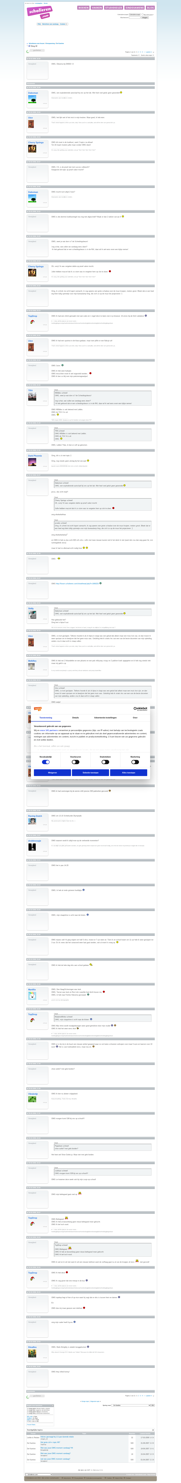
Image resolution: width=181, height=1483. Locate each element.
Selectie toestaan (90, 773)
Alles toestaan (128, 773)
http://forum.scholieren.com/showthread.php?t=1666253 (77, 584)
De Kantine (60, 43)
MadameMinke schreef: (64, 1017)
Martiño (32, 989)
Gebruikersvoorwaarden (94, 1478)
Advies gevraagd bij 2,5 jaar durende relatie (57, 1437)
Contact (128, 1478)
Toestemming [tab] (45, 718)
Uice (30, 118)
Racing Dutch (35, 816)
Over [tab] (135, 718)
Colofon (109, 1478)
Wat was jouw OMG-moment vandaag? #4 (57, 1448)
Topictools (134, 55)
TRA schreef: (60, 431)
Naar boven (151, 1474)
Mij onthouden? (148, 15)
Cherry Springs (36, 142)
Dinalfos (32, 1347)
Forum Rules (31, 1424)
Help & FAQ (119, 1478)
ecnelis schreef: (61, 523)
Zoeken (62, 24)
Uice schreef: (60, 688)
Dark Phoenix (35, 456)
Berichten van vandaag (50, 24)
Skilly (31, 608)
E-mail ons (130, 1474)
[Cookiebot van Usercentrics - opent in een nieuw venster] (135, 709)
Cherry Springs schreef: (64, 500)
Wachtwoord (124, 17)
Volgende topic (95, 1401)
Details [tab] (75, 718)
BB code (29, 1416)
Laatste (149, 52)
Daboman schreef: (62, 483)
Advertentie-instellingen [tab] (105, 718)
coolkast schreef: (61, 1171)
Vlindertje (33, 1094)
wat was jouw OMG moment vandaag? (55, 1459)
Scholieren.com (140, 1474)
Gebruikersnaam (123, 14)
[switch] (75, 762)
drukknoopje (34, 841)
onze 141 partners (49, 730)
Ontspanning (50, 43)
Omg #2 (34, 46)
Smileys (29, 1418)
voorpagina (38, 3)
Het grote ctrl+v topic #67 (50, 1442)
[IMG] (29, 1419)
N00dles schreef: (61, 393)
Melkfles (32, 661)
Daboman (33, 93)
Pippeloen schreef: (62, 1146)
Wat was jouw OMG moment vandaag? (55, 1453)
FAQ (39, 24)
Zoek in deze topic (146, 55)
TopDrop (32, 316)
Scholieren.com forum (36, 43)
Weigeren (52, 773)
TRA (30, 390)
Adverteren (67, 1478)
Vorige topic (85, 1401)
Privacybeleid (78, 1478)
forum (46, 3)
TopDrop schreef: (61, 1245)
